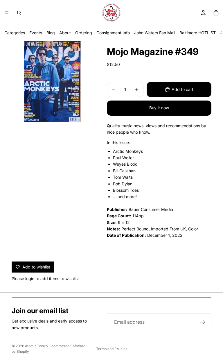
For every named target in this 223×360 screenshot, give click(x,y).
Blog (50, 32)
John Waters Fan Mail (154, 32)
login (29, 278)
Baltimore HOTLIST (197, 32)
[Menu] (6, 12)
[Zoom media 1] (52, 81)
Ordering (83, 32)
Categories (14, 32)
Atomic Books (36, 346)
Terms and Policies (111, 349)
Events (35, 32)
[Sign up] (203, 322)
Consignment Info (113, 32)
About (65, 32)
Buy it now (159, 107)
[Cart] (216, 12)
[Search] (19, 12)
